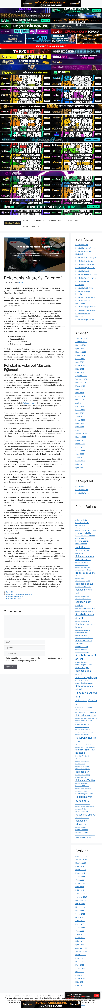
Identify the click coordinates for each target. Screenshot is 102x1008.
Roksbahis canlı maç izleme (85, 626)
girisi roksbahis (81, 530)
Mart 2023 (79, 406)
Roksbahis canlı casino (84, 603)
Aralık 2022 (79, 417)
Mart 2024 (79, 393)
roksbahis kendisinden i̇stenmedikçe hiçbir (86, 718)
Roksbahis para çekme (85, 750)
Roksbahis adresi (30, 403)
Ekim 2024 (79, 369)
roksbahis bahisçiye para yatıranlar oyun (85, 575)
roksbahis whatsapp (81, 791)
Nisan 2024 (80, 389)
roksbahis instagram (83, 707)
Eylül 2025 (79, 349)
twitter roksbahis (81, 830)
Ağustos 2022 (81, 430)
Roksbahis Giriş (39, 220)
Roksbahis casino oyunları (83, 642)
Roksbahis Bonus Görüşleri (86, 275)
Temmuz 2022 (81, 434)
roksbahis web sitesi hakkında (83, 788)
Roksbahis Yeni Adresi (31, 226)
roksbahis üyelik (80, 809)
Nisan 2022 (80, 444)
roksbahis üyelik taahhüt (81, 811)
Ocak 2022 (79, 454)
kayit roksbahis (82, 541)
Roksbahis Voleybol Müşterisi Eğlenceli (19, 594)
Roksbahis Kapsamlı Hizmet (86, 320)
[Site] (25, 78)
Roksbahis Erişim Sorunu (85, 268)
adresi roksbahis (82, 520)
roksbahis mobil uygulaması (84, 732)
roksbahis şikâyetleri (80, 827)
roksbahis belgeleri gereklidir (82, 581)
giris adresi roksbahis (82, 528)
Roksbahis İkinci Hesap (14, 598)
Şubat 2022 (80, 451)
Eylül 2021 (79, 468)
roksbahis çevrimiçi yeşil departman (84, 806)
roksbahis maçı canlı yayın (82, 727)
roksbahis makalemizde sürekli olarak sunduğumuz (84, 721)
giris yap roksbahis (83, 533)
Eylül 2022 (79, 427)
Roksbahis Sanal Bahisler (85, 297)
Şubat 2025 (80, 359)
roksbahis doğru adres (81, 649)
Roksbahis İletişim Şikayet (85, 307)
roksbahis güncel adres (84, 683)
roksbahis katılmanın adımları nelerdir (85, 835)
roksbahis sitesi (80, 764)
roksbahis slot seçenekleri (82, 766)
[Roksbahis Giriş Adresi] (12, 223)
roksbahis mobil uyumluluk (82, 734)
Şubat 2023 (80, 410)
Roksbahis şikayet (85, 814)
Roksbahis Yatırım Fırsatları (86, 248)
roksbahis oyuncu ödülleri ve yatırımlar (85, 747)
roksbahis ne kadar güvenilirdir (83, 744)
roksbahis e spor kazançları (82, 652)
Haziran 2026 (80, 345)
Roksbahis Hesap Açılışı (84, 264)
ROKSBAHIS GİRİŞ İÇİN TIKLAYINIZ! (51, 46)
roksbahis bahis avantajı (81, 562)
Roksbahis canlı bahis (84, 591)
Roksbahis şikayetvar (81, 822)
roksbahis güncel (81, 680)
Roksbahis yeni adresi (84, 793)
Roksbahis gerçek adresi (86, 657)
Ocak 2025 (79, 362)
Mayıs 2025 (80, 355)
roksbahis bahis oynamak (81, 565)
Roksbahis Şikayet (55, 220)
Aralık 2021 (79, 457)
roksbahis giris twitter (83, 665)
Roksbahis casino (81, 635)
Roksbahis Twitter (72, 220)
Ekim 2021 (79, 464)
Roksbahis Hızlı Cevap (84, 261)
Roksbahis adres (80, 553)
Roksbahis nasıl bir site (86, 739)
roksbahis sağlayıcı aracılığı (82, 758)
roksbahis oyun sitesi (83, 837)
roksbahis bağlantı (80, 578)
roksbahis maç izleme (83, 724)
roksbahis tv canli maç (82, 775)
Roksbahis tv (82, 771)
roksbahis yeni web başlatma (82, 804)
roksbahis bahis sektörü (83, 570)
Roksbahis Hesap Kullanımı (86, 310)
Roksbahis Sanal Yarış (84, 271)
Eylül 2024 (79, 372)
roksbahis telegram (82, 769)
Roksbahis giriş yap (86, 677)
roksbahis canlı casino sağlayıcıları (84, 611)
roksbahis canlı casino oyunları (85, 608)
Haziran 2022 (80, 437)
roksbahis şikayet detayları (82, 818)
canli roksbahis (80, 525)
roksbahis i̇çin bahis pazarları (82, 710)
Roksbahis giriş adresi (83, 672)
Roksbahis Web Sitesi (82, 786)
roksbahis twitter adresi (81, 783)
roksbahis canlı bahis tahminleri (83, 599)
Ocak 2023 (79, 413)
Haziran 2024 (80, 383)
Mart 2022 (79, 447)
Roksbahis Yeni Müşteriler (85, 278)
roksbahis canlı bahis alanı (82, 596)
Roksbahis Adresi (82, 281)
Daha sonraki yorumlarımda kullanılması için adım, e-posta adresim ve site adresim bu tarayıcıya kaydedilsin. (34, 659)
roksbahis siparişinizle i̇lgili (82, 761)
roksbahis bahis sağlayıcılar (82, 567)
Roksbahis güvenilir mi (86, 702)
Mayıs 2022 (80, 440)
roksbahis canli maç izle (83, 587)
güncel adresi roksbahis (85, 536)
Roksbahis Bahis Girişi (84, 288)
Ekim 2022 (79, 423)
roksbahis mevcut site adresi (82, 729)
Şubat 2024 (80, 396)
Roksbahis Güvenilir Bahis (15, 596)
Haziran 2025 (80, 352)
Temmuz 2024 (81, 379)
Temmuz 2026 (81, 342)
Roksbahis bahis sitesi (86, 573)
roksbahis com (81, 647)
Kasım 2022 (80, 420)
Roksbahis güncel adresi (84, 688)
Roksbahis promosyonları (82, 754)
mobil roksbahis (81, 544)
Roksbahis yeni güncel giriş (84, 798)
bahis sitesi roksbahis (82, 523)
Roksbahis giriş (82, 667)
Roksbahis (26, 220)
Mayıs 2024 (80, 386)
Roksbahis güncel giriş (86, 694)
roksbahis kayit (80, 712)
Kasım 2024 (80, 366)
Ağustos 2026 (81, 338)
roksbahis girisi (81, 662)
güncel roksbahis (80, 538)
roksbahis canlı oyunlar (82, 630)
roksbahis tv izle (81, 777)
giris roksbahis (92, 530)
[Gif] (51, 106)
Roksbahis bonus (84, 583)
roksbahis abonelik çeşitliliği (82, 550)
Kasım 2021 (80, 461)
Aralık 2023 (80, 403)
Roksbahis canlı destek (84, 616)
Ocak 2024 (79, 400)
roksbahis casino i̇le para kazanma (84, 638)
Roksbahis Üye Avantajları (85, 258)
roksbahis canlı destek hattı (82, 621)
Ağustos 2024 (81, 376)
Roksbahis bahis (83, 559)
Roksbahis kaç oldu (85, 715)
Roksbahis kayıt (91, 712)
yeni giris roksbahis (81, 832)
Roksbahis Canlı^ (81, 633)
